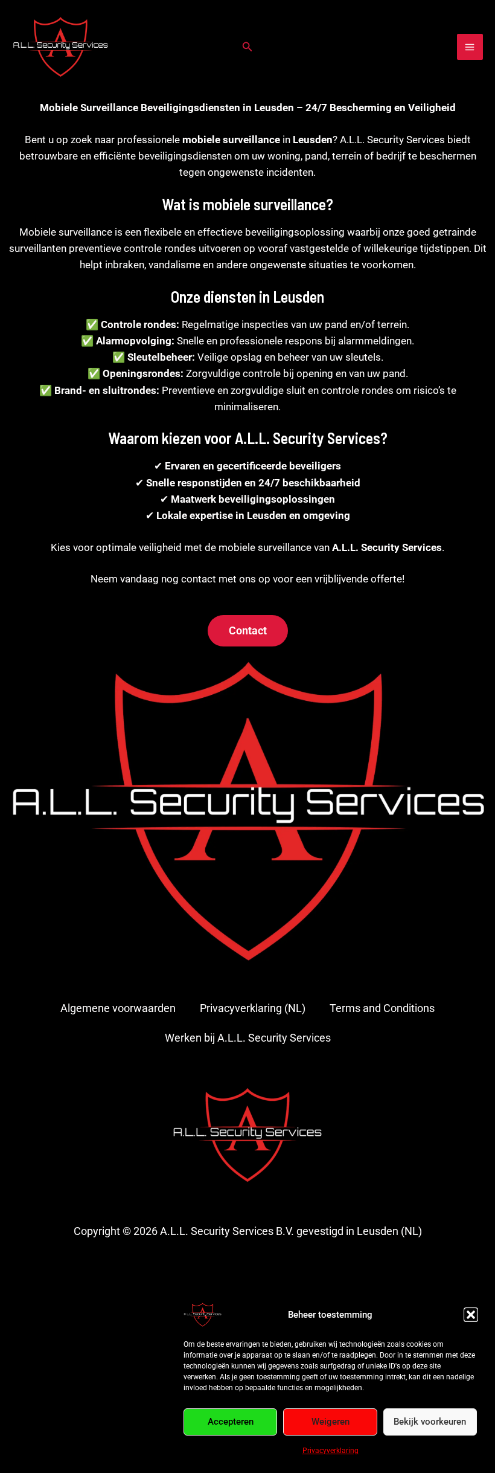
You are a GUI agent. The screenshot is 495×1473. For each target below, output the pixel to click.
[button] (471, 1315)
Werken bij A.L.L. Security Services (248, 1037)
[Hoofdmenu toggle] (470, 47)
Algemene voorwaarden (118, 1008)
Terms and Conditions (382, 1008)
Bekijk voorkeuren (430, 1421)
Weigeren (330, 1421)
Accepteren (231, 1421)
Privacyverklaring (330, 1450)
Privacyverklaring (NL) (252, 1008)
